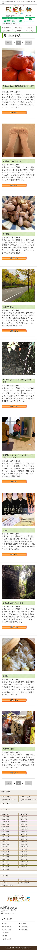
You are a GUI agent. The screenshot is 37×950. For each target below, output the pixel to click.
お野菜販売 (24, 930)
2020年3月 (24, 824)
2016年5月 (5, 869)
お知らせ (5, 880)
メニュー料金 (7, 930)
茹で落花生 (7, 234)
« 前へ (9, 42)
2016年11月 (6, 861)
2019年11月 (6, 829)
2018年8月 (24, 841)
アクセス (6, 933)
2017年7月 (5, 851)
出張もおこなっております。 (9, 799)
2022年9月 (5, 816)
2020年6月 (24, 821)
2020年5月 (5, 824)
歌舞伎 (5, 530)
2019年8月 (24, 831)
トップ (5, 923)
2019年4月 (24, 836)
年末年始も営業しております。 (28, 799)
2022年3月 (24, 816)
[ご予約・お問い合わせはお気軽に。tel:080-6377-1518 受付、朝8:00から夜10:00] (13, 21)
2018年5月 (5, 844)
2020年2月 (5, 826)
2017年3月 (5, 856)
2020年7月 (5, 821)
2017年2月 (24, 856)
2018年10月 (6, 841)
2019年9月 (5, 831)
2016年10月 (24, 861)
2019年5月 (5, 836)
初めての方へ (7, 926)
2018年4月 (24, 844)
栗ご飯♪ (6, 676)
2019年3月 (5, 839)
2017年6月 (24, 851)
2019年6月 (24, 834)
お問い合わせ (7, 939)
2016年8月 (24, 864)
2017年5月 (5, 854)
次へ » (28, 42)
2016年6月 (24, 867)
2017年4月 (24, 854)
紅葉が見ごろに (9, 307)
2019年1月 (24, 839)
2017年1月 (5, 859)
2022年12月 (6, 814)
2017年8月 (24, 849)
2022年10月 (24, 814)
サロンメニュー (25, 880)
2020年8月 (24, 819)
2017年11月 (6, 846)
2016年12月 (24, 859)
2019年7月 (5, 834)
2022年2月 (5, 819)
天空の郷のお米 (9, 749)
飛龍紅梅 (15, 948)
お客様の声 (24, 926)
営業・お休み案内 (7, 885)
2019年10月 (24, 829)
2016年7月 (5, 867)
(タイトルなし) (6, 796)
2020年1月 (24, 826)
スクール (5, 883)
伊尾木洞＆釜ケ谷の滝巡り (13, 603)
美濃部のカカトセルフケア (13, 161)
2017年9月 (5, 849)
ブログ (5, 936)
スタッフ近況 (25, 883)
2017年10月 (24, 846)
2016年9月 (5, 864)
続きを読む (14, 112)
